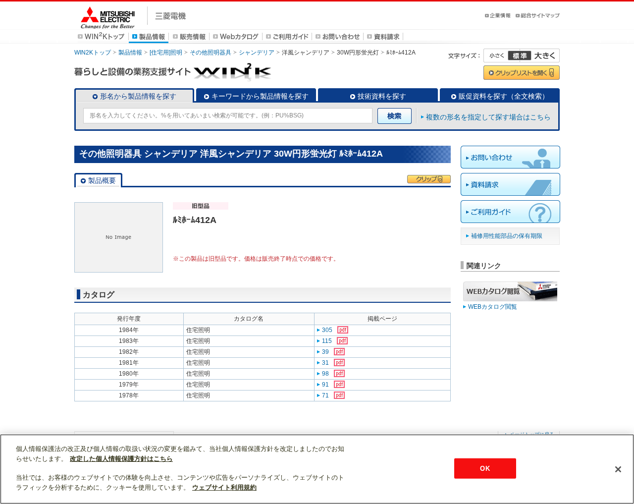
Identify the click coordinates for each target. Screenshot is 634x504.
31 (325, 362)
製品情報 (130, 52)
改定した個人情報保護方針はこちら (121, 458)
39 (325, 351)
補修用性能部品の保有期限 (506, 235)
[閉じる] (618, 469)
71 (325, 395)
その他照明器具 (210, 52)
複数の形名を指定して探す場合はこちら (488, 117)
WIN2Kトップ (92, 52)
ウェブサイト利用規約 (224, 487)
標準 (519, 55)
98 (325, 373)
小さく (501, 55)
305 (327, 330)
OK (484, 468)
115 (327, 340)
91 (325, 384)
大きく (540, 55)
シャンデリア (256, 52)
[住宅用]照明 (166, 52)
